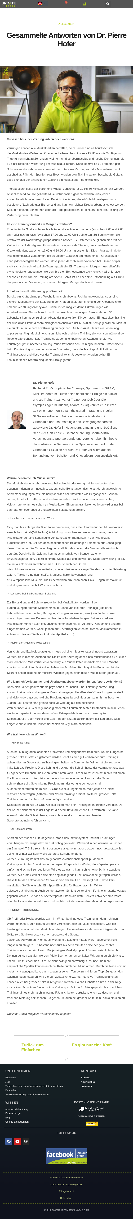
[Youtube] (17, 1141)
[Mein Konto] (85, 4)
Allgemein (66, 23)
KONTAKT (89, 1071)
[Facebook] (8, 1141)
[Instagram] (26, 1141)
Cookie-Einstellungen (17, 1121)
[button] (108, 4)
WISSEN (11, 1102)
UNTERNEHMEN (18, 1071)
